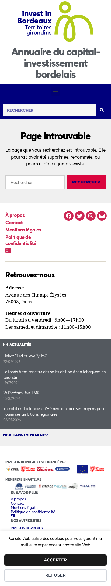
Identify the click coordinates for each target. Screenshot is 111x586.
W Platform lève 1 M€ (21, 393)
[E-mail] (102, 216)
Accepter (55, 560)
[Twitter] (80, 216)
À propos (15, 215)
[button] (55, 91)
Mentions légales (23, 229)
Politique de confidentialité (20, 240)
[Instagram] (91, 216)
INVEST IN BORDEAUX (27, 528)
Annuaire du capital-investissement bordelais (55, 63)
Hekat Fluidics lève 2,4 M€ (25, 356)
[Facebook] (69, 216)
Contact (14, 222)
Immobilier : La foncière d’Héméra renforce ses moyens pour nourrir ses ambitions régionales (54, 411)
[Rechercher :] (34, 183)
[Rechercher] (102, 110)
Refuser (55, 575)
